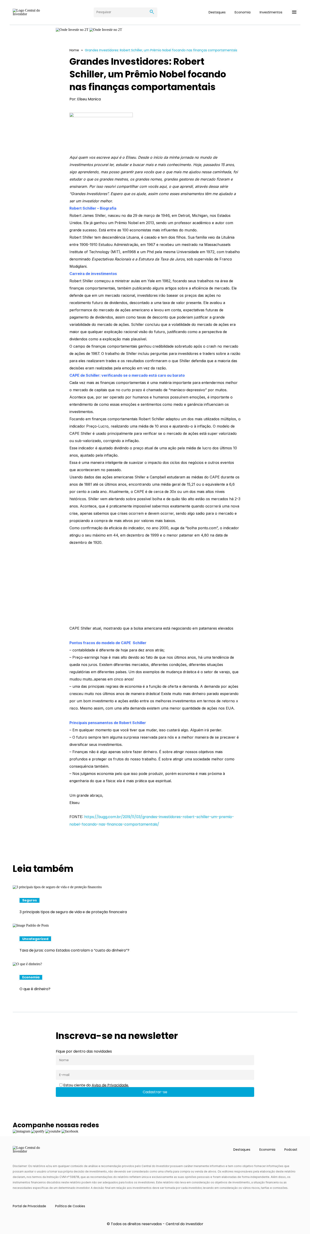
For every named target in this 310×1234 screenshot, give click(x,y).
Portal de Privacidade (29, 1206)
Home (74, 50)
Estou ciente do (95, 1085)
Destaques (217, 12)
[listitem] (155, 904)
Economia (243, 12)
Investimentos (271, 12)
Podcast (290, 1149)
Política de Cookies (70, 1206)
